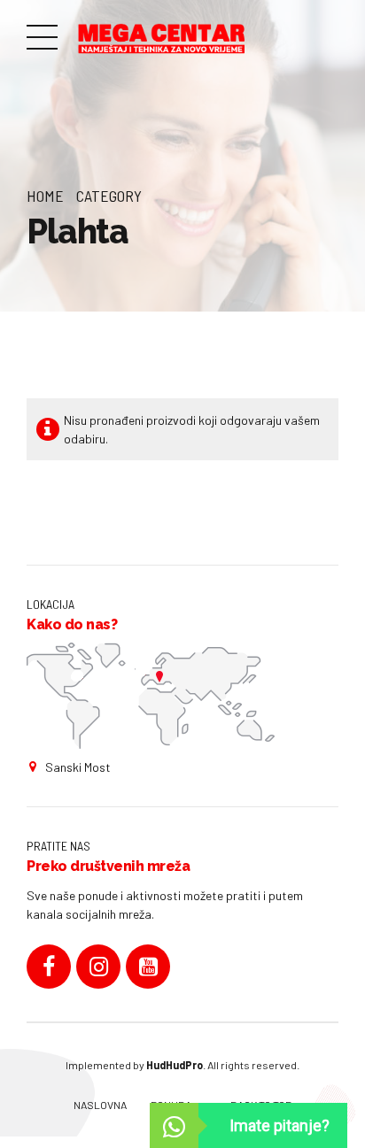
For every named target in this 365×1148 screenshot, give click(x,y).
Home (45, 195)
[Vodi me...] (151, 696)
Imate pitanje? (279, 1125)
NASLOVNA (100, 1104)
